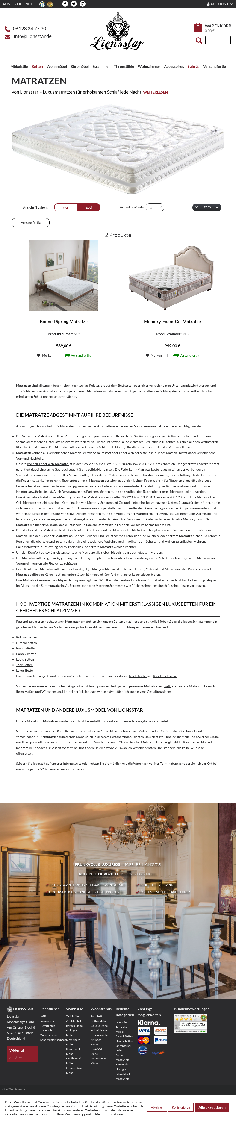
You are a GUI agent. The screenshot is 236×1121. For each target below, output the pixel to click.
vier (65, 207)
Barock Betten (124, 1036)
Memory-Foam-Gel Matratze (172, 321)
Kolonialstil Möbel (73, 1051)
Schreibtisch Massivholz (123, 1076)
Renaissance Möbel (98, 1061)
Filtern (205, 206)
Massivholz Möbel (73, 1042)
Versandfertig (31, 222)
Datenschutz (48, 1030)
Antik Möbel (73, 1021)
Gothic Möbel (99, 1021)
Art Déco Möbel (96, 1042)
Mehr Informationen (109, 1114)
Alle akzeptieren (212, 1107)
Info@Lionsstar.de (33, 36)
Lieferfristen (47, 1025)
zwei (89, 207)
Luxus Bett (122, 1022)
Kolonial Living (99, 1030)
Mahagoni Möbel (72, 1033)
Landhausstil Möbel (73, 1061)
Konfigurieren (181, 1107)
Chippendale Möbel (74, 1070)
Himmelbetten (124, 1041)
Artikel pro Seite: (132, 207)
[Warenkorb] (198, 27)
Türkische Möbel (121, 1029)
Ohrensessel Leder (123, 1048)
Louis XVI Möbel (96, 1051)
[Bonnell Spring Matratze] (63, 275)
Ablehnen (157, 1107)
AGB (43, 1016)
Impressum (47, 1021)
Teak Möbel (73, 1016)
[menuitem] (198, 28)
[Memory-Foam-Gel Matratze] (172, 275)
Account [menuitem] (219, 4)
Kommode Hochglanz (122, 1067)
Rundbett (96, 1016)
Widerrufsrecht (49, 1035)
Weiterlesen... (157, 92)
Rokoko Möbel (99, 1025)
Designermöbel (100, 1035)
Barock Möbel (74, 1025)
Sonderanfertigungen (50, 1039)
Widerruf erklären (16, 1054)
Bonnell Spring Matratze (64, 321)
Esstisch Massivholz (122, 1057)
